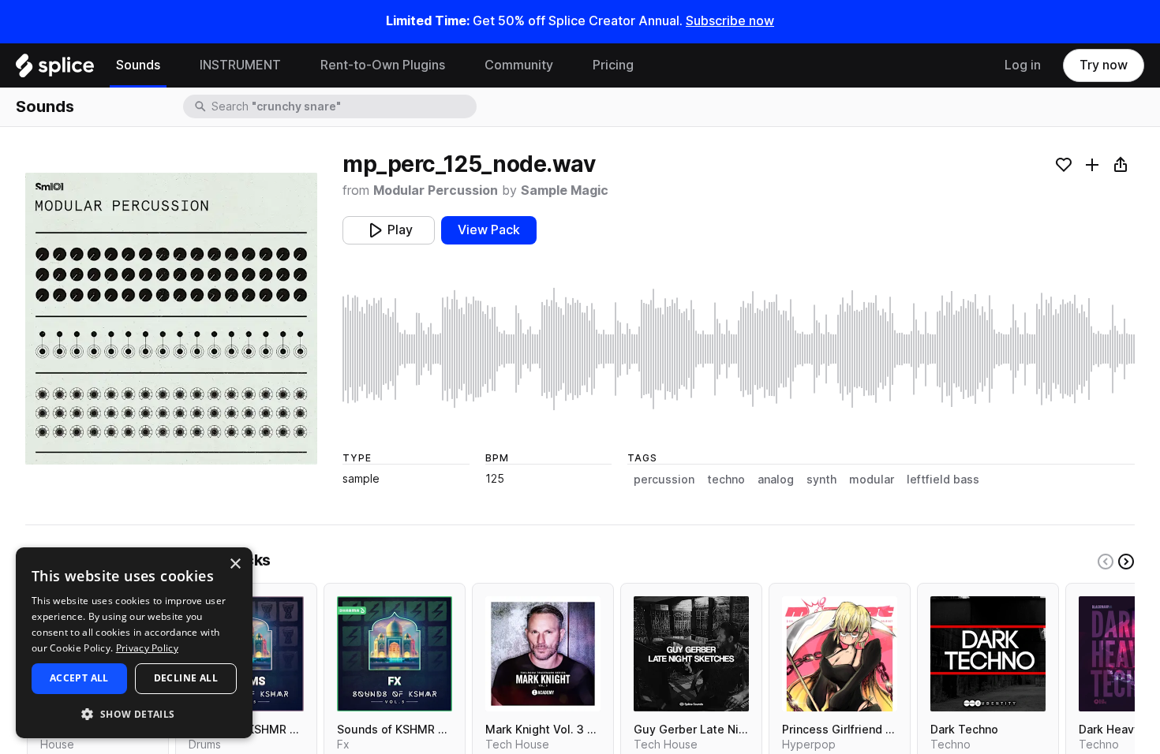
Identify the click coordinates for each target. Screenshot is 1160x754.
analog (776, 479)
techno (726, 479)
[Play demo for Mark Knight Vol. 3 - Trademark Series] (543, 654)
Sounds (138, 65)
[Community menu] (565, 65)
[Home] (55, 69)
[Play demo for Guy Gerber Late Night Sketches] (691, 654)
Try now (1104, 65)
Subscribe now (730, 20)
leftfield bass (943, 479)
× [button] (235, 564)
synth (821, 479)
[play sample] (738, 349)
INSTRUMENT (240, 65)
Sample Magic (564, 190)
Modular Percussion (435, 190)
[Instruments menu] (292, 65)
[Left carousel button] (1105, 561)
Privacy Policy (147, 648)
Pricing (613, 65)
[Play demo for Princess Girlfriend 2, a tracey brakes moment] (840, 654)
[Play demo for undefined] (171, 319)
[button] (134, 713)
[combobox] (342, 106)
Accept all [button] (79, 678)
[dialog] (134, 642)
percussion (664, 479)
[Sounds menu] (172, 65)
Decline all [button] (186, 678)
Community (519, 65)
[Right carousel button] (1126, 561)
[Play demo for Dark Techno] (988, 654)
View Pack (489, 229)
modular (871, 479)
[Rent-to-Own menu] (456, 65)
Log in (1023, 65)
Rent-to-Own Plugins (382, 65)
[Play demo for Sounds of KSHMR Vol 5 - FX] (394, 654)
